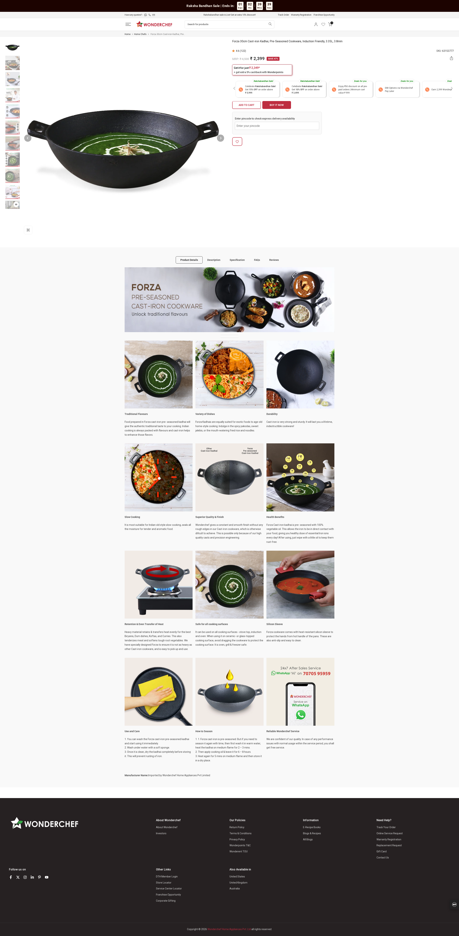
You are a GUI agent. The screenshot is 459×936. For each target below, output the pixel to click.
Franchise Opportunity (324, 14)
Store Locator (163, 882)
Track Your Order (386, 827)
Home (128, 34)
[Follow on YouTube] (46, 877)
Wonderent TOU (239, 851)
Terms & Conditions (241, 833)
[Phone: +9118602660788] (150, 14)
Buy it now (277, 105)
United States (237, 876)
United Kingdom (238, 882)
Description (213, 259)
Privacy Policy (237, 839)
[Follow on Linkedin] (32, 877)
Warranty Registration (301, 14)
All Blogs (308, 839)
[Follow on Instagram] (25, 877)
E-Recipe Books (312, 827)
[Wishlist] (324, 24)
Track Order (283, 14)
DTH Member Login (167, 876)
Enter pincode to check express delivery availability (265, 118)
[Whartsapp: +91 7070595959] (146, 14)
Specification (237, 259)
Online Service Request (390, 833)
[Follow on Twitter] (18, 877)
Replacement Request (389, 845)
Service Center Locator (169, 888)
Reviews (274, 259)
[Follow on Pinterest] (39, 877)
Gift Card (382, 851)
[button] (234, 50)
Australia (235, 888)
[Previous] (27, 138)
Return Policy (237, 827)
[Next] (220, 138)
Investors (161, 833)
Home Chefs (140, 34)
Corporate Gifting (166, 900)
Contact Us (383, 857)
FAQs (257, 259)
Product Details (189, 259)
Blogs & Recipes (312, 833)
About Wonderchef (167, 827)
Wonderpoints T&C (240, 845)
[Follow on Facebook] (11, 877)
